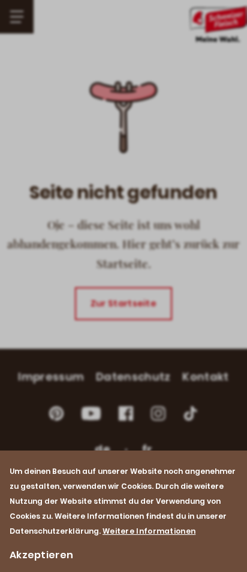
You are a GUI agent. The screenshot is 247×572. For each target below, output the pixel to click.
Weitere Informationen (149, 531)
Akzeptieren (41, 555)
